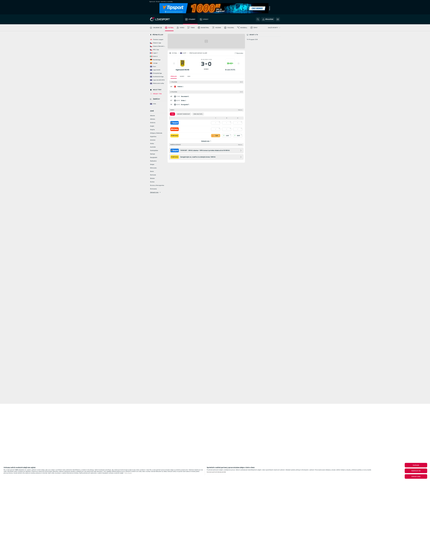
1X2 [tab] (172, 114)
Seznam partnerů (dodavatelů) (216, 472)
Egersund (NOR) (182, 70)
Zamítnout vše (416, 471)
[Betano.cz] (174, 129)
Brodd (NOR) (230, 70)
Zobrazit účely (416, 476)
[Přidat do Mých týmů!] (174, 63)
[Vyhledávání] (258, 19)
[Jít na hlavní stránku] (162, 19)
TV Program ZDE (252, 39)
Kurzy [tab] (182, 76)
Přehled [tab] (174, 76)
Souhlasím (416, 465)
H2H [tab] (188, 76)
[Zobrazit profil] (182, 63)
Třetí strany (128, 473)
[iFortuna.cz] (174, 135)
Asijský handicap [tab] (183, 114)
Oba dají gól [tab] (198, 114)
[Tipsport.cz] (174, 123)
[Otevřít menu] (278, 19)
